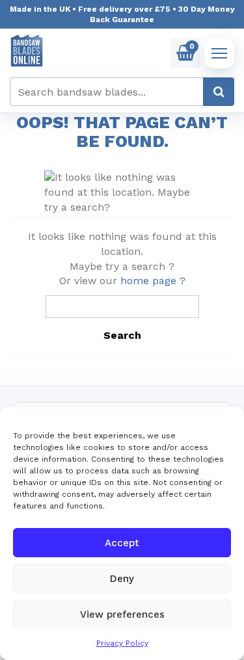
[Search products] (218, 91)
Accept (122, 543)
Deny (122, 579)
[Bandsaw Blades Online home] (27, 51)
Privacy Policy (122, 643)
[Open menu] (219, 53)
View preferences (122, 614)
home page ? (152, 280)
